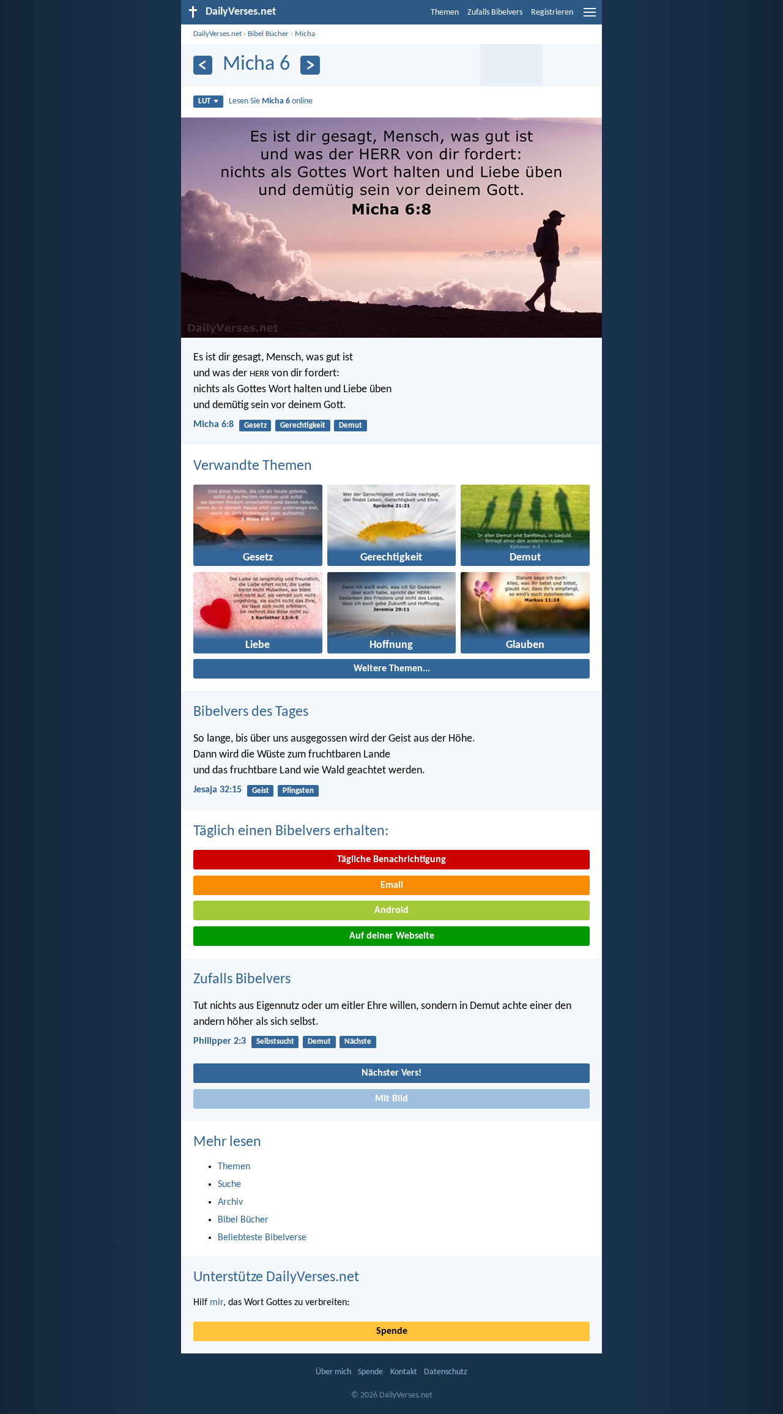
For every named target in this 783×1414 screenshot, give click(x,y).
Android (391, 910)
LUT (204, 101)
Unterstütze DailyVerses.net (276, 1277)
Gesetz (255, 426)
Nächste (357, 1042)
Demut (350, 426)
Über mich (333, 1372)
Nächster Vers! (391, 1073)
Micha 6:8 (213, 425)
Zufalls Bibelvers (494, 12)
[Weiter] (309, 65)
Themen (445, 12)
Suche (229, 1184)
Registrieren (552, 12)
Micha (305, 34)
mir (216, 1303)
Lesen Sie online (271, 101)
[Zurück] (202, 65)
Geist (260, 791)
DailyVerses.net (217, 34)
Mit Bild (391, 1099)
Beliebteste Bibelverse (262, 1238)
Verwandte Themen (252, 466)
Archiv (230, 1202)
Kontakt (403, 1372)
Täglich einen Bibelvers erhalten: (290, 831)
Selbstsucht (275, 1042)
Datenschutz (445, 1372)
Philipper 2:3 (219, 1041)
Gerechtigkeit (302, 426)
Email (391, 885)
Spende (391, 1331)
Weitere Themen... (392, 669)
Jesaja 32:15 (217, 790)
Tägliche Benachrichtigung (391, 860)
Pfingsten (298, 791)
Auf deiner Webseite (391, 936)
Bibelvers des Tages (250, 712)
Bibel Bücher (268, 34)
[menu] (589, 17)
